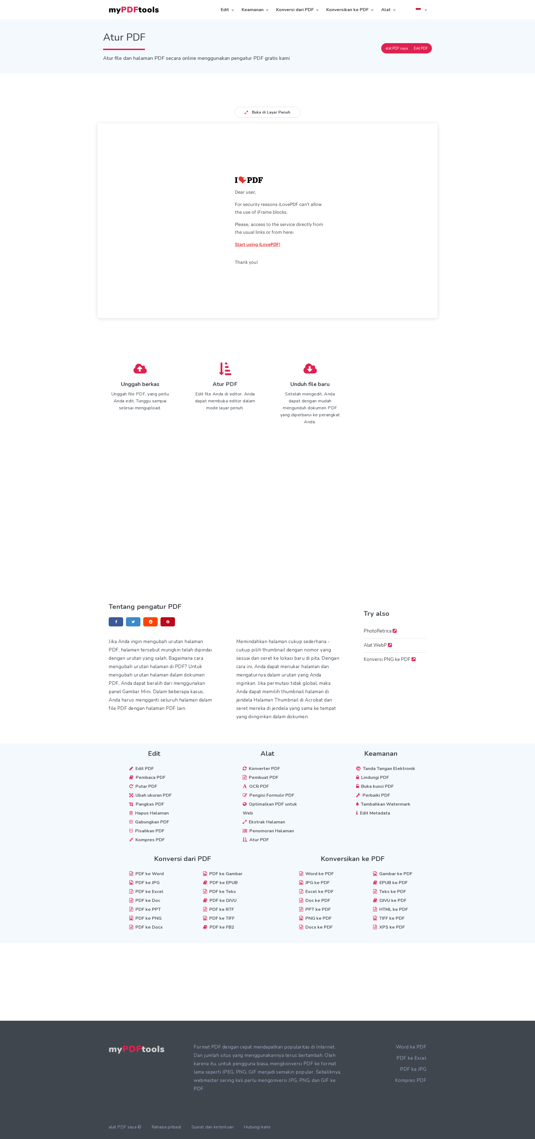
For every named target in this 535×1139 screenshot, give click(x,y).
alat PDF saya (396, 48)
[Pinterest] (168, 621)
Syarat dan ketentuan (212, 1127)
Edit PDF (421, 48)
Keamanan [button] (253, 10)
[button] (421, 9)
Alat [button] (386, 10)
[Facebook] (116, 621)
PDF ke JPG (413, 1069)
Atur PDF (225, 384)
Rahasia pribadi (166, 1127)
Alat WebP (376, 645)
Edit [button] (225, 10)
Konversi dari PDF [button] (295, 10)
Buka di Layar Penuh (270, 112)
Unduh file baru (310, 384)
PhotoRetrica (378, 631)
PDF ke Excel (411, 1058)
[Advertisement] (267, 86)
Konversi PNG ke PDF (388, 659)
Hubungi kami (257, 1127)
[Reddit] (150, 621)
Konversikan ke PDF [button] (347, 10)
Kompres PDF (411, 1080)
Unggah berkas (140, 384)
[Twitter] (133, 621)
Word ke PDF (411, 1047)
